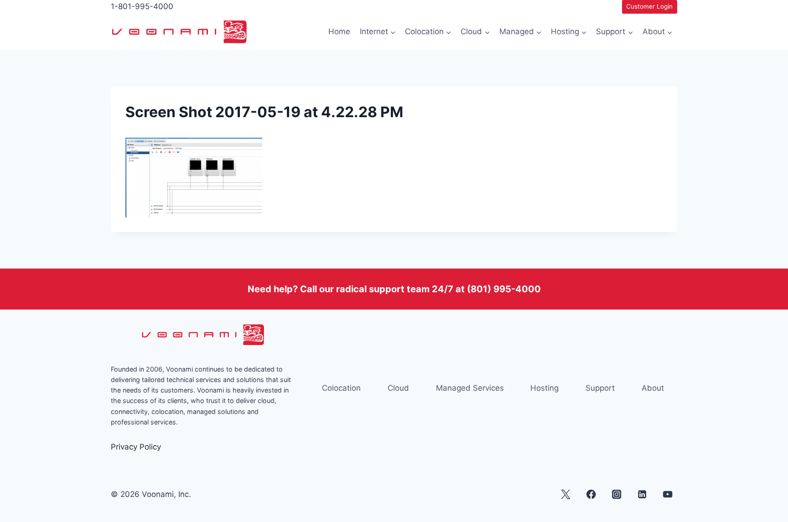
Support (600, 388)
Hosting (544, 388)
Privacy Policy (136, 446)
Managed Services (470, 388)
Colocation (341, 388)
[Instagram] (616, 494)
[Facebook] (591, 494)
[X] (565, 494)
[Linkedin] (642, 494)
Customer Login (649, 6)
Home (339, 31)
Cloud (398, 388)
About (653, 388)
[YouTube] (667, 494)
